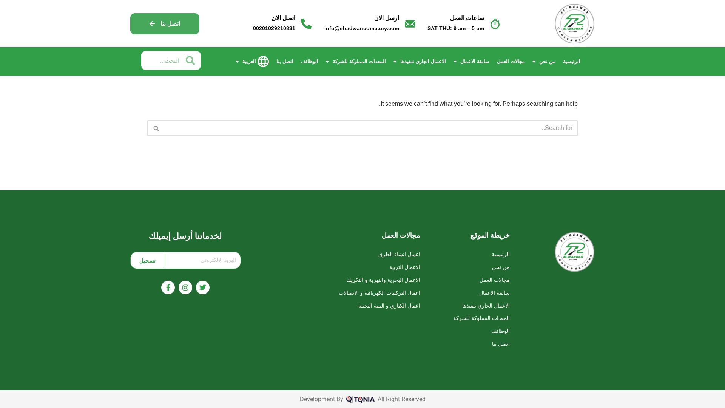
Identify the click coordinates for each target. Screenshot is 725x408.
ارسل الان (386, 18)
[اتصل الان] (306, 24)
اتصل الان (283, 18)
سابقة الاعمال (474, 61)
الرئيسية (571, 61)
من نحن (547, 61)
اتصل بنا (284, 61)
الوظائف (309, 61)
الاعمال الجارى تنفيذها (423, 61)
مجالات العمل (511, 61)
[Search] (155, 128)
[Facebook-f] (168, 287)
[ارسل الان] (410, 24)
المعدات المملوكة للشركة (359, 61)
